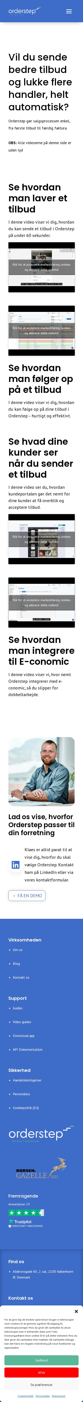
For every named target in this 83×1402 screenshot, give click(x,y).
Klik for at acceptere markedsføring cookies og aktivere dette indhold (42, 267)
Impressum (59, 1396)
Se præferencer (42, 1385)
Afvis (41, 1372)
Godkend (41, 1360)
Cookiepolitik (25, 1396)
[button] (76, 1311)
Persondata (43, 1396)
